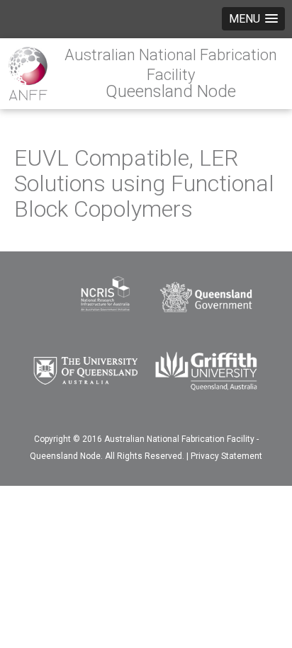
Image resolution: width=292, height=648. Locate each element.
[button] (253, 18)
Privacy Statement (226, 456)
